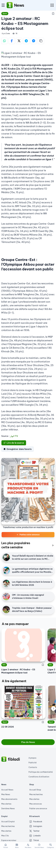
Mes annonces (35, 804)
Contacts (33, 767)
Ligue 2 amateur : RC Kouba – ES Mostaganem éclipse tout (18, 671)
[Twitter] (19, 41)
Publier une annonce (38, 808)
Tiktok (36, 840)
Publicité (33, 762)
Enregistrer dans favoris (19, 449)
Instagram (37, 826)
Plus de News (28, 742)
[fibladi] (4, 759)
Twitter (36, 831)
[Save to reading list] (53, 13)
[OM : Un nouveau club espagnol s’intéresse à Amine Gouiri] (6, 596)
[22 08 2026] (23, 702)
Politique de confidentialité (41, 772)
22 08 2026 (7, 726)
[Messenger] (33, 41)
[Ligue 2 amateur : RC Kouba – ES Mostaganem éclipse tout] (23, 645)
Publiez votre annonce (30, 534)
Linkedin (37, 835)
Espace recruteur (8, 840)
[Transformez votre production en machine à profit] (28, 491)
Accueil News (7, 790)
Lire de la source (15, 442)
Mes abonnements (9, 799)
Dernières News (8, 808)
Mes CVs (5, 835)
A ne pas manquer (15, 624)
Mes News (5, 794)
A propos (32, 758)
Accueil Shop (35, 790)
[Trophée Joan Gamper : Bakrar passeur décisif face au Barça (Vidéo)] (6, 609)
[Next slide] (53, 651)
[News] (10, 5)
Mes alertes (6, 804)
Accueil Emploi (8, 821)
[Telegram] (26, 41)
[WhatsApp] (4, 41)
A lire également (14, 681)
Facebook (37, 821)
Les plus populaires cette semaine (15, 545)
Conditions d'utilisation (39, 777)
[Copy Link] (41, 41)
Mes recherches (36, 794)
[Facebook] (12, 41)
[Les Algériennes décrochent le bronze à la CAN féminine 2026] (6, 583)
